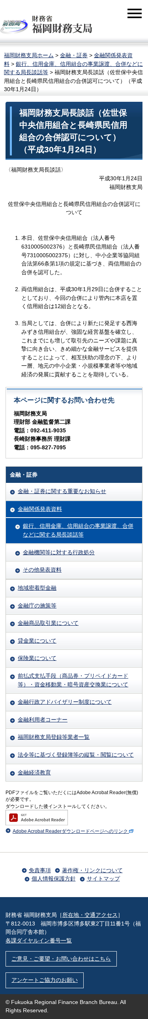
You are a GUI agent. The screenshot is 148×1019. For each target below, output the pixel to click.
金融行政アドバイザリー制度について (65, 702)
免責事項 (40, 870)
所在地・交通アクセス (90, 915)
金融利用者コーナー (42, 719)
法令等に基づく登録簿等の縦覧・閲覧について (76, 755)
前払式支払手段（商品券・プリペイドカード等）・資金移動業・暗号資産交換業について (73, 680)
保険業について (37, 658)
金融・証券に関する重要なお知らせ (62, 491)
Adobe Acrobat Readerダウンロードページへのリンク (70, 831)
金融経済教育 (34, 772)
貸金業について (37, 641)
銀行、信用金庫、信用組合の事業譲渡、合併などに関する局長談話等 (78, 530)
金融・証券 (74, 55)
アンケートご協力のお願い (44, 980)
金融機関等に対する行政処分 (59, 552)
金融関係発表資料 (40, 509)
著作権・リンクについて (92, 870)
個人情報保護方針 (54, 878)
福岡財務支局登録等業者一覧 (54, 737)
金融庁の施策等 (37, 605)
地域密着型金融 (37, 588)
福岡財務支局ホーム (29, 55)
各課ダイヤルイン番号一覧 (39, 940)
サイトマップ (103, 878)
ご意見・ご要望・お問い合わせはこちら (61, 958)
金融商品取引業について (48, 623)
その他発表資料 (42, 570)
